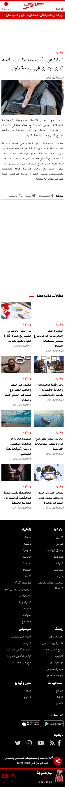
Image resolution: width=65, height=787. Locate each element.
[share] (57, 761)
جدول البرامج (55, 550)
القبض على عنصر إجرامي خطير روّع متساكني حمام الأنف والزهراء (18, 392)
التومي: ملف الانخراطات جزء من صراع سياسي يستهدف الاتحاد (49, 338)
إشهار (60, 576)
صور (28, 690)
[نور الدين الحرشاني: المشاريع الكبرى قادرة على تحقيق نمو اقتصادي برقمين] (16, 310)
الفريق (60, 537)
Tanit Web (23, 763)
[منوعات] (59, 776)
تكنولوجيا (25, 602)
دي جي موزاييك (21, 662)
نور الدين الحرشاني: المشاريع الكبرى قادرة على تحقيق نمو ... (17, 336)
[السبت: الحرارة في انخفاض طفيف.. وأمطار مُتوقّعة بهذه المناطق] (16, 418)
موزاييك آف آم (23, 582)
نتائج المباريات (55, 649)
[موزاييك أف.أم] (33, 6)
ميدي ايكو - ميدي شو (18, 589)
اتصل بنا (59, 569)
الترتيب (59, 656)
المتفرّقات (25, 595)
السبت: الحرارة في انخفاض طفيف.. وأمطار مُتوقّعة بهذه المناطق (18, 446)
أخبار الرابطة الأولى (53, 643)
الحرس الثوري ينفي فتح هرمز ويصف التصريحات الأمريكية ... (49, 444)
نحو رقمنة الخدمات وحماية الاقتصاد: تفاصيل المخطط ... (51, 390)
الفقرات (59, 697)
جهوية (27, 550)
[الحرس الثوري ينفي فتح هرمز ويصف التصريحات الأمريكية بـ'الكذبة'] (49, 418)
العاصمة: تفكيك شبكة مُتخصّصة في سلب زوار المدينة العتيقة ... (17, 497)
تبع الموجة (44, 772)
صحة (27, 537)
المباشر (59, 563)
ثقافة (28, 576)
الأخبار (60, 703)
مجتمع (26, 621)
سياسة (27, 563)
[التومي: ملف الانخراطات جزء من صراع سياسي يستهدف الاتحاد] (49, 310)
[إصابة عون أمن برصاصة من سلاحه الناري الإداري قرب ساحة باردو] (32, 97)
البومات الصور (55, 675)
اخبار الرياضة (56, 636)
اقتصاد (27, 569)
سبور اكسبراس (55, 669)
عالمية (27, 557)
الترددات (58, 557)
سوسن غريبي (46, 777)
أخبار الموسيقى (21, 636)
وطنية (60, 52)
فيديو (27, 697)
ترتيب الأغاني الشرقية (18, 649)
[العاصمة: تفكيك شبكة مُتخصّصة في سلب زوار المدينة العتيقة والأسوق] (16, 472)
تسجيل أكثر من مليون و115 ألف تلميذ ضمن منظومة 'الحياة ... (50, 497)
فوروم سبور (57, 662)
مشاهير (26, 608)
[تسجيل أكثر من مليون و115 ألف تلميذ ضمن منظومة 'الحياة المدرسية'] (49, 472)
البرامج (59, 544)
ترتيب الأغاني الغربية (19, 656)
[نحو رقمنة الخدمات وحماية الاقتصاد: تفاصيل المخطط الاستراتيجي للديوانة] (49, 364)
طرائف (27, 615)
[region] (32, 242)
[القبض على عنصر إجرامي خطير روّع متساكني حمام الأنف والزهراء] (16, 364)
